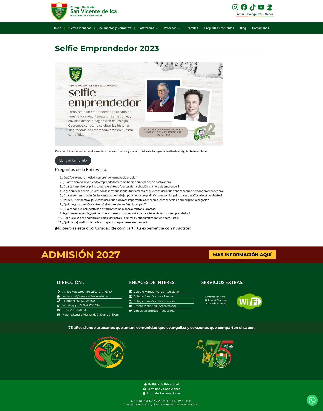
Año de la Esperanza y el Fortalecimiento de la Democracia (162, 404)
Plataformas (146, 28)
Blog (243, 28)
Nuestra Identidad (79, 28)
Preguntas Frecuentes (219, 28)
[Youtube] (261, 7)
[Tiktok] (252, 7)
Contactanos (260, 28)
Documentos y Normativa (114, 28)
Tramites (192, 28)
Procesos (170, 28)
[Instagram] (235, 7)
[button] (312, 400)
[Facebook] (244, 7)
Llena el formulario (73, 160)
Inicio (57, 28)
